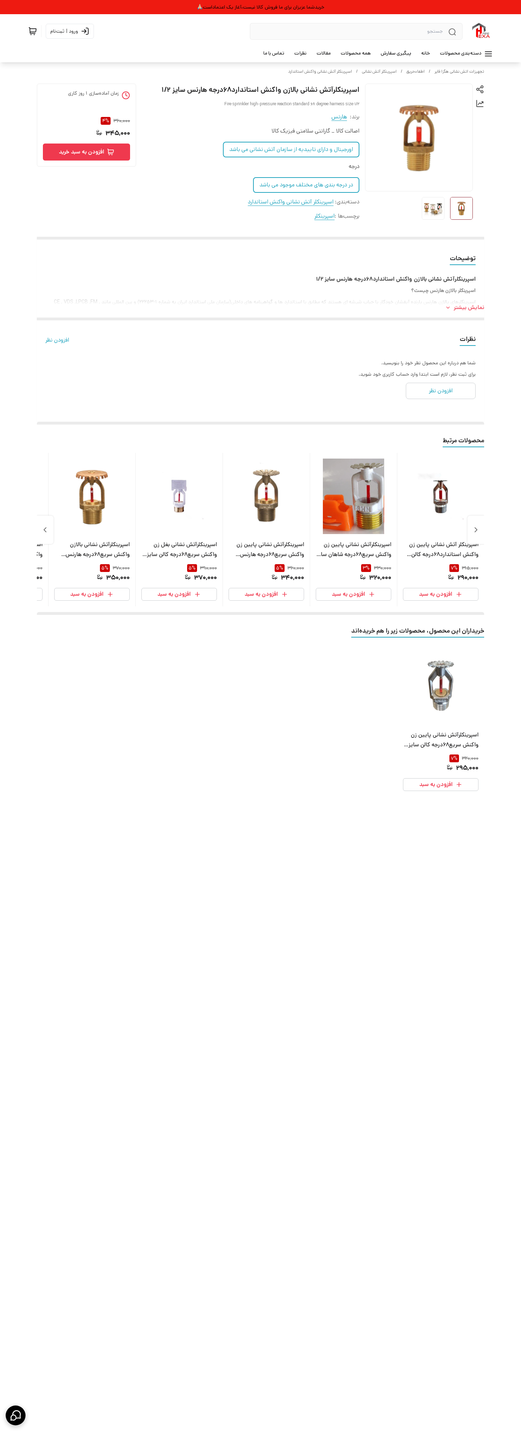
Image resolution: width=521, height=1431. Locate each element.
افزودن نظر (57, 340)
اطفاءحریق (416, 71)
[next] (45, 530)
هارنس (339, 117)
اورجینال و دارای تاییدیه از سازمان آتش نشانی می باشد (291, 149)
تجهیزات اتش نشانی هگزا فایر (459, 71)
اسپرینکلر (324, 216)
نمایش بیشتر (469, 307)
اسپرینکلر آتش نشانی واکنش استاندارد (320, 71)
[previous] (475, 530)
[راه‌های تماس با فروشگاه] (16, 1415)
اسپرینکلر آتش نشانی (379, 71)
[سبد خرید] (32, 31)
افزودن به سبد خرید (81, 152)
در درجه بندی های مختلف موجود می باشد (306, 185)
